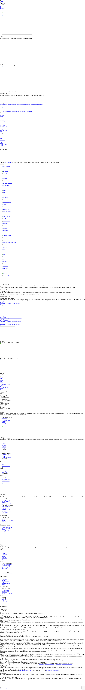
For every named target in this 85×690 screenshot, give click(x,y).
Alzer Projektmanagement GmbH (7, 527)
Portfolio (1, 7)
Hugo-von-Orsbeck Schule (6, 565)
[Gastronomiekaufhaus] (42, 235)
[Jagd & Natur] (42, 247)
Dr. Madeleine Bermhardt (6, 421)
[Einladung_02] (42, 261)
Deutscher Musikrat (5, 554)
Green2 (3, 465)
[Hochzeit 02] (42, 266)
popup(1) (1, 381)
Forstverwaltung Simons (6, 506)
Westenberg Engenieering (6, 481)
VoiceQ (3, 559)
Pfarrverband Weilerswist (6, 567)
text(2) (1, 378)
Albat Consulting (4, 418)
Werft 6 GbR (4, 531)
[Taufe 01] (42, 249)
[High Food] (42, 244)
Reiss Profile (4, 423)
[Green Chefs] (42, 197)
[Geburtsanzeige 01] (42, 256)
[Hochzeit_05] (42, 228)
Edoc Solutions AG (5, 518)
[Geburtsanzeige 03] (42, 221)
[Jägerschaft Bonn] (42, 223)
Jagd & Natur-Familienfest (6, 501)
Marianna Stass (4, 558)
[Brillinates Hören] (42, 173)
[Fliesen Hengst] (42, 209)
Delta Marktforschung (5, 463)
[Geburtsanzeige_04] (42, 185)
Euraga (3, 464)
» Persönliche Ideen (3, 147)
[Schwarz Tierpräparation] (42, 166)
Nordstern (3, 582)
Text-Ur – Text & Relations (6, 530)
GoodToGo (4, 555)
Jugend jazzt (4, 448)
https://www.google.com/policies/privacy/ (52, 670)
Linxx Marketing (4, 519)
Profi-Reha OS (4, 592)
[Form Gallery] (42, 225)
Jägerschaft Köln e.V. (5, 504)
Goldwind (3, 422)
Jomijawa (3, 556)
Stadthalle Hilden (4, 568)
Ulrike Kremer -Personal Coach (7, 593)
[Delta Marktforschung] (42, 202)
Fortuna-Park (4, 599)
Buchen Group (4, 478)
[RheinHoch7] (42, 204)
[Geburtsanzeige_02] (42, 230)
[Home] (1, 1)
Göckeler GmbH (4, 471)
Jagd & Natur (4, 445)
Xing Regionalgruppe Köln (6, 601)
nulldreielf (3, 529)
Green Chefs (4, 455)
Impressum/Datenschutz (6, 688)
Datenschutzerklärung (7, 162)
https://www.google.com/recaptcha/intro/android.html (64, 664)
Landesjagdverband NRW (6, 509)
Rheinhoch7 (4, 446)
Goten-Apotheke (4, 589)
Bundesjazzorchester (5, 551)
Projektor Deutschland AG (6, 583)
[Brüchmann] (42, 237)
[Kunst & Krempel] (42, 263)
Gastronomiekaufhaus (5, 454)
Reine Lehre (4, 521)
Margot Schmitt (4, 600)
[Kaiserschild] (42, 178)
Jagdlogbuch (4, 502)
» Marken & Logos (3, 144)
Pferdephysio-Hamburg (5, 591)
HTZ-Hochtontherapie (5, 590)
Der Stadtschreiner (5, 472)
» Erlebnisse (2, 145)
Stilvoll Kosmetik (4, 600)
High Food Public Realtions (6, 457)
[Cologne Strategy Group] (42, 183)
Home (1, 6)
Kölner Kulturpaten (5, 566)
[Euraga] (42, 254)
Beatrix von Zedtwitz (5, 419)
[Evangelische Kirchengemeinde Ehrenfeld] (42, 242)
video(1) (1, 380)
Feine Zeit (3, 444)
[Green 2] (42, 273)
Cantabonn (3, 443)
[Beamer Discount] (42, 218)
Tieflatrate (3, 584)
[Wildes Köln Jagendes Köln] (42, 211)
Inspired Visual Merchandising (6, 528)
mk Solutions (4, 581)
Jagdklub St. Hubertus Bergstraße (7, 503)
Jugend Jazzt (4, 557)
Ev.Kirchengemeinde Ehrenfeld (7, 564)
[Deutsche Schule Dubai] (42, 216)
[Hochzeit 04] (42, 240)
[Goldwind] (42, 190)
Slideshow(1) (2, 382)
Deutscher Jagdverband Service (7, 500)
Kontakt (1, 9)
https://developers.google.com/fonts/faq (25, 670)
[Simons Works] (42, 199)
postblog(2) (2, 379)
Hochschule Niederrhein (6, 466)
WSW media (4, 522)
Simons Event (4, 447)
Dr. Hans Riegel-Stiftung (6, 566)
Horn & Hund (4, 508)
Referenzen (2, 8)
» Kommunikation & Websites (5, 146)
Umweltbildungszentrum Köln (6, 511)
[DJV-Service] (42, 192)
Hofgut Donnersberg (5, 456)
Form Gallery (4, 580)
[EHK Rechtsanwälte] (42, 275)
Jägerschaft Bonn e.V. (5, 503)
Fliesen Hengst (4, 470)
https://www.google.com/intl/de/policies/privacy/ (46, 664)
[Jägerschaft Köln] (42, 171)
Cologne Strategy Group (6, 420)
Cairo (3, 552)
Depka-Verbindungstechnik (6, 479)
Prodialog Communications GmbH (7, 520)
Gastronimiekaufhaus (5, 581)
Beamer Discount (4, 578)
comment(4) (2, 377)
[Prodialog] (42, 180)
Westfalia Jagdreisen (5, 512)
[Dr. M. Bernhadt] (42, 268)
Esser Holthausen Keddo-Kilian (7, 573)
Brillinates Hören (4, 579)
